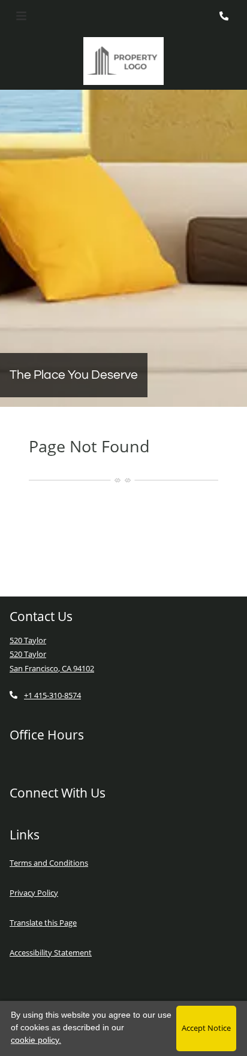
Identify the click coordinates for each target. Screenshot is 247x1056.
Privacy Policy (34, 892)
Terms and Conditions (49, 862)
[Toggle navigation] (21, 16)
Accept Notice (206, 1027)
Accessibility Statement (51, 952)
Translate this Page (43, 922)
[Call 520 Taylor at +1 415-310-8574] (225, 16)
